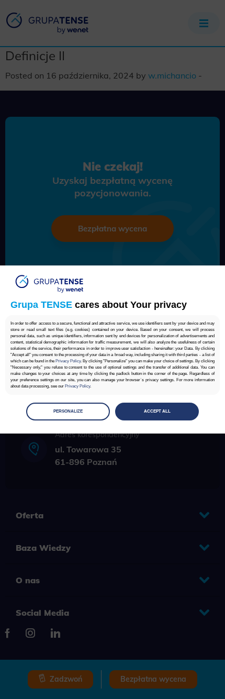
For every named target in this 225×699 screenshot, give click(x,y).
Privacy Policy (68, 361)
